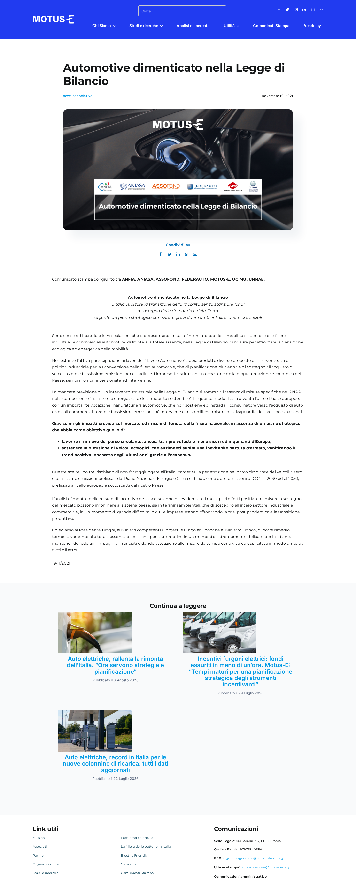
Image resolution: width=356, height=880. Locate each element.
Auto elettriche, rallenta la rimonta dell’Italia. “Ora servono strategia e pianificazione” (115, 665)
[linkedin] (304, 9)
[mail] (321, 9)
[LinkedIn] (178, 254)
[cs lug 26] (95, 614)
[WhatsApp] (187, 254)
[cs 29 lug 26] (219, 614)
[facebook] (279, 9)
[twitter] (287, 9)
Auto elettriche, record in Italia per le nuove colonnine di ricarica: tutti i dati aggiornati (115, 764)
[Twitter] (169, 254)
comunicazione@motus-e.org (265, 867)
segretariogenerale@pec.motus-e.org (253, 858)
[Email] (195, 254)
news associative (78, 95)
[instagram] (296, 9)
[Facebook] (160, 254)
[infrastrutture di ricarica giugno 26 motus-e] (95, 712)
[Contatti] (313, 9)
